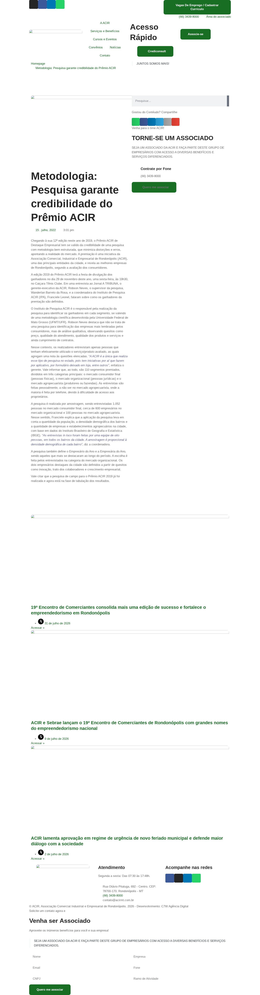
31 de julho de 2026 (57, 623)
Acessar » (37, 627)
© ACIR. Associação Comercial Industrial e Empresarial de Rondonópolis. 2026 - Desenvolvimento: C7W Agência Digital (108, 906)
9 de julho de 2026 (56, 738)
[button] (136, 122)
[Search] (228, 100)
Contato (105, 55)
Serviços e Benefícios (104, 31)
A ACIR (105, 23)
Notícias (115, 47)
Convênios (96, 47)
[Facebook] (42, 4)
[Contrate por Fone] (136, 169)
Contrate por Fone (156, 169)
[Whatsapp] (60, 4)
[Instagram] (33, 4)
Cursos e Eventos (105, 39)
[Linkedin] (51, 4)
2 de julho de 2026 (56, 854)
